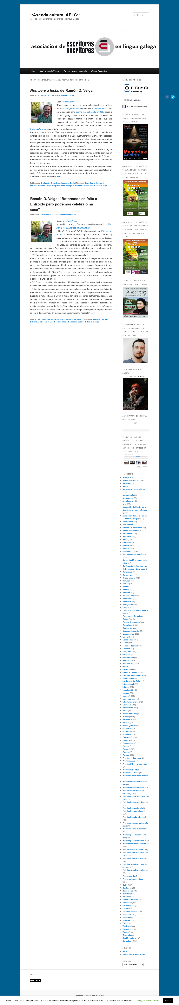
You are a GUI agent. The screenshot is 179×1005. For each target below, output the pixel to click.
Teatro (125, 908)
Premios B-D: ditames (132, 769)
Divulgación (45, 183)
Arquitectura (128, 501)
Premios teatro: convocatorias (136, 843)
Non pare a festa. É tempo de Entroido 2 (67, 185)
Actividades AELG (130, 480)
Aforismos (127, 483)
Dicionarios (127, 598)
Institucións (128, 678)
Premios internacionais (133, 808)
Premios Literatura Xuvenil (134, 817)
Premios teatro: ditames (133, 849)
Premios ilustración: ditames (135, 802)
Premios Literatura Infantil (134, 811)
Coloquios (127, 551)
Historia (126, 660)
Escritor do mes (129, 628)
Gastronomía (128, 657)
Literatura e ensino (131, 701)
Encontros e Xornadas (132, 616)
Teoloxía (126, 917)
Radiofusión (68, 101)
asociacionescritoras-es (64, 95)
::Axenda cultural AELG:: (55, 15)
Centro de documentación (134, 954)
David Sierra (90, 183)
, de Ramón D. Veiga (61, 90)
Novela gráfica (129, 725)
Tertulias (126, 920)
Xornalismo (128, 941)
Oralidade (127, 734)
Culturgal (126, 580)
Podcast (126, 746)
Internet (126, 687)
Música (126, 716)
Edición (126, 607)
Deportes (126, 592)
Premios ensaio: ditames (133, 787)
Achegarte (127, 477)
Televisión (127, 914)
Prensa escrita (129, 876)
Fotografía (127, 651)
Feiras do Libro (129, 645)
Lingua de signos (130, 698)
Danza (125, 586)
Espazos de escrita (131, 631)
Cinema (126, 548)
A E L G (126, 951)
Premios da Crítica (131, 772)
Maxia (125, 710)
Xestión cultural (129, 938)
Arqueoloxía (128, 498)
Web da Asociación (99, 70)
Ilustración (65, 183)
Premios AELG (129, 760)
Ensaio (126, 619)
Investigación (128, 690)
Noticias (126, 722)
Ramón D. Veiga (99, 108)
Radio (72, 183)
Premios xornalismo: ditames (135, 870)
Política (126, 755)
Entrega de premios (131, 622)
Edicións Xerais (44, 185)
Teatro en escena (130, 911)
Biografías (127, 536)
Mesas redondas (130, 713)
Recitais (126, 887)
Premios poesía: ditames (133, 840)
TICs (124, 923)
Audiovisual (128, 524)
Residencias (128, 890)
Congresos (127, 571)
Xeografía (127, 935)
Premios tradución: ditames (135, 858)
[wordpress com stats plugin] (35, 981)
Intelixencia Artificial (131, 681)
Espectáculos (128, 633)
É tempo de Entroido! (99, 319)
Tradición (127, 926)
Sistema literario (130, 899)
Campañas (127, 542)
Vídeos (126, 932)
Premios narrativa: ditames (134, 828)
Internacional (128, 684)
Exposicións (128, 639)
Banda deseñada (130, 530)
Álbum (125, 486)
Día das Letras (129, 595)
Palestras (126, 737)
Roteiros (126, 896)
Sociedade (127, 902)
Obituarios (127, 728)
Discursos (127, 601)
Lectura (126, 693)
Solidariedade (129, 905)
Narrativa (77, 319)
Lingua (126, 696)
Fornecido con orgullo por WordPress (89, 995)
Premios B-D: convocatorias (135, 763)
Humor (125, 666)
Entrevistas (55, 183)
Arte (124, 504)
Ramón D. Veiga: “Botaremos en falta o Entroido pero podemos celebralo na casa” (63, 204)
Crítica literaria (129, 577)
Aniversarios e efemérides (134, 489)
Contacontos (128, 575)
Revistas (126, 893)
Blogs (125, 539)
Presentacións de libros (133, 879)
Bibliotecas (127, 533)
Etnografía (127, 636)
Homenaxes (128, 663)
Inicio (33, 70)
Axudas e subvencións (132, 527)
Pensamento (128, 743)
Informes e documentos (133, 675)
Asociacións (128, 521)
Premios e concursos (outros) (135, 775)
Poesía (125, 749)
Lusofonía (127, 704)
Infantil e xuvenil (66, 319)
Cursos (126, 583)
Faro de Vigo (70, 220)
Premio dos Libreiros (132, 757)
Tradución (127, 929)
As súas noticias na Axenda (75, 70)
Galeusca (126, 654)
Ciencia (126, 545)
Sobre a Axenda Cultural (49, 70)
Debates (126, 589)
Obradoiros (127, 731)
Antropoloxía (128, 495)
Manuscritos (128, 707)
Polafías (126, 752)
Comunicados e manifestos (134, 554)
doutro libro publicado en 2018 (90, 111)
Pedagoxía (127, 740)
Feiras (125, 642)
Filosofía (126, 648)
